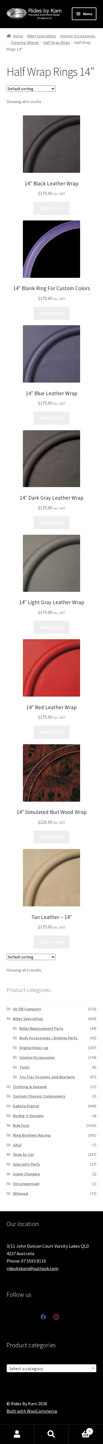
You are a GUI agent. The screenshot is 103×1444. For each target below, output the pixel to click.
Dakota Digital (26, 1105)
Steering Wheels (25, 42)
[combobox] (52, 1368)
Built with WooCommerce (32, 1411)
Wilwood (20, 1193)
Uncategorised (26, 1183)
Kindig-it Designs (28, 1115)
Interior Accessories (77, 35)
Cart (79, 1429)
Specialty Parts (26, 1164)
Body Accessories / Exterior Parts (48, 1037)
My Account (17, 1434)
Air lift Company (27, 1008)
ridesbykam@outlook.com (32, 1268)
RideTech (21, 1125)
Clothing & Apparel (30, 1086)
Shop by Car (23, 1154)
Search (51, 1434)
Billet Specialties (41, 35)
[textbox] (51, 1368)
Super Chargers (26, 1173)
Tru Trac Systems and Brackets (47, 1076)
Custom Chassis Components (39, 1096)
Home (18, 35)
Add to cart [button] (51, 208)
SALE (17, 1145)
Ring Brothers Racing (31, 1135)
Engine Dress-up (33, 1047)
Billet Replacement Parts (41, 1028)
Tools (24, 1067)
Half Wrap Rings (56, 42)
